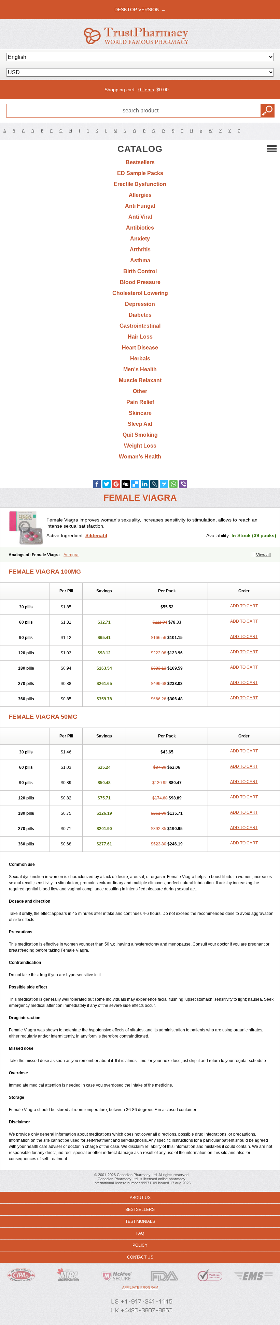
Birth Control (140, 271)
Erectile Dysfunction (140, 184)
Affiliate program (140, 1287)
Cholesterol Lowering (140, 293)
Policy (140, 1245)
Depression (140, 304)
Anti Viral (140, 217)
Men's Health (140, 369)
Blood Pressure (140, 282)
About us (140, 1197)
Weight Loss (140, 446)
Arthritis (140, 249)
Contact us (140, 1257)
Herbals (140, 358)
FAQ (140, 1233)
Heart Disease (140, 347)
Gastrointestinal (140, 326)
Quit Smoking (140, 435)
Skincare (140, 413)
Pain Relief (140, 402)
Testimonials (140, 1221)
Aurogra (71, 554)
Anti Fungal (140, 206)
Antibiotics (140, 228)
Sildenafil (96, 535)
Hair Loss (140, 337)
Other (140, 391)
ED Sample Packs (140, 173)
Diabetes (140, 315)
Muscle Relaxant (140, 380)
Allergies (140, 195)
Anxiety (140, 238)
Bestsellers (140, 162)
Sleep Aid (140, 424)
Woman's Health (140, 456)
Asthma (140, 260)
